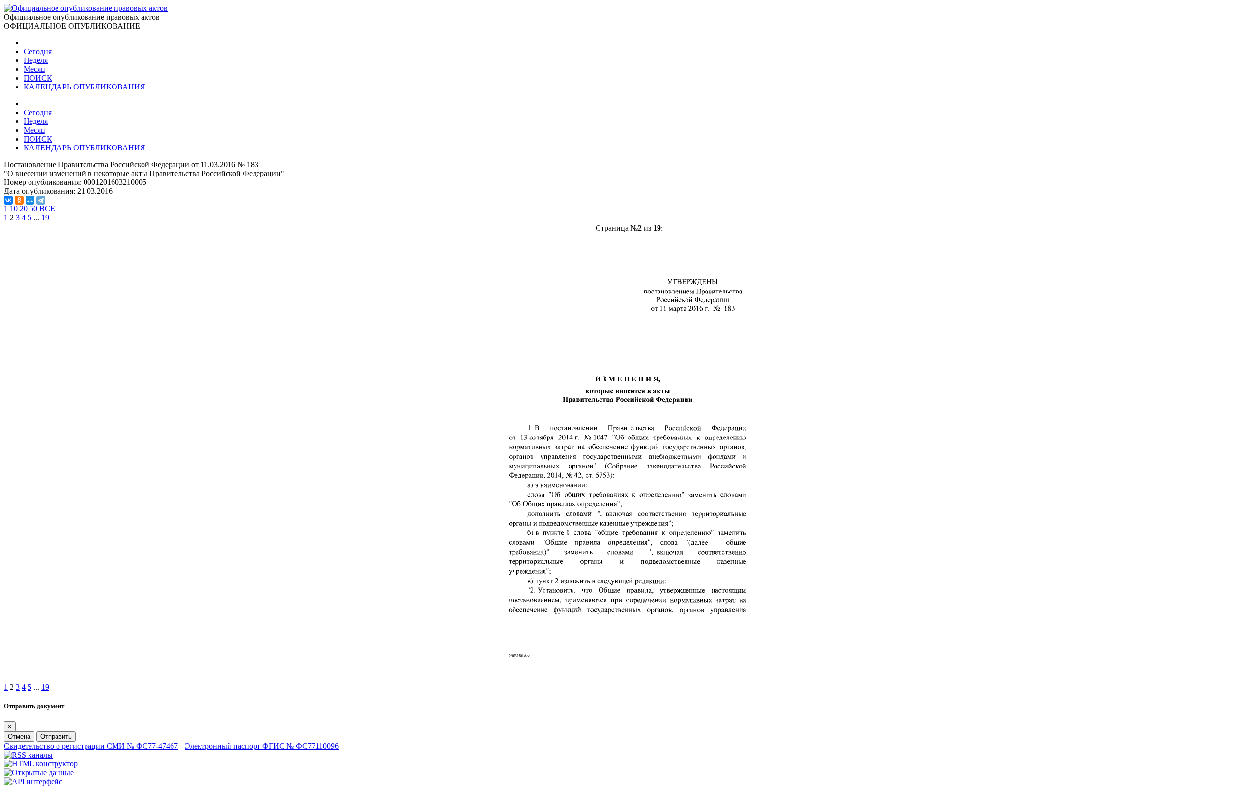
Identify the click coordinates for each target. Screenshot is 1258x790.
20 (24, 209)
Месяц (34, 69)
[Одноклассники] (19, 200)
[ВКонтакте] (8, 200)
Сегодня (38, 51)
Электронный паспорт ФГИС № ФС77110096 (262, 746)
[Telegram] (40, 200)
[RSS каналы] (28, 755)
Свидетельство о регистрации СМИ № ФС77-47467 (91, 746)
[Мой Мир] (30, 200)
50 (33, 209)
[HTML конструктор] (41, 764)
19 (45, 217)
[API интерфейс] (33, 781)
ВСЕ (47, 209)
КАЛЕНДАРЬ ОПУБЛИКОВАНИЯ (84, 87)
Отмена (19, 736)
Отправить (56, 736)
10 (14, 209)
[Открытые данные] (39, 772)
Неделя (36, 60)
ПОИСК (38, 78)
